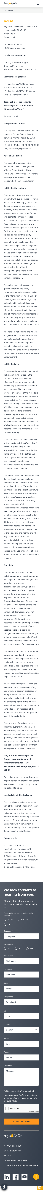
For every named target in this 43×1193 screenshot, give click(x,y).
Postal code (8, 997)
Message (8, 1066)
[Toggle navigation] (38, 4)
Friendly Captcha (34, 1111)
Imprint (10, 10)
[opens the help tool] (4, 1187)
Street (6, 983)
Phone (6, 1052)
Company (8, 931)
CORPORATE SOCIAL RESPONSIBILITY (21, 1165)
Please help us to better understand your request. (19, 914)
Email (6, 1038)
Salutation (8, 945)
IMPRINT (7, 1156)
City (5, 1011)
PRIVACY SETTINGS (13, 1146)
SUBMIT (21, 1121)
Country (7, 1024)
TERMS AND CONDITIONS (15, 1161)
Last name (8, 969)
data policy (12, 1101)
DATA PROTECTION (12, 1151)
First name (8, 956)
